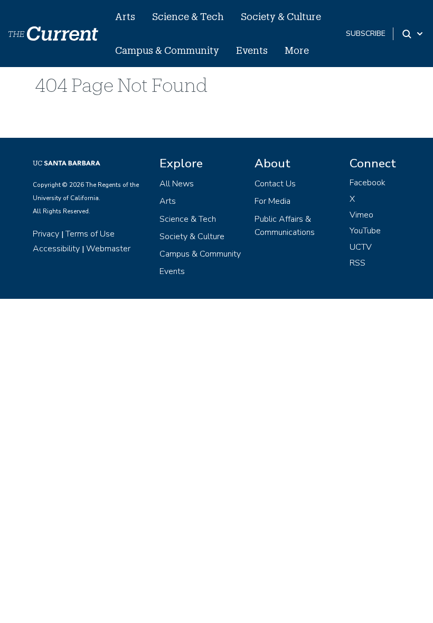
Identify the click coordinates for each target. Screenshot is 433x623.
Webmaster (108, 248)
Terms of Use (90, 234)
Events (252, 50)
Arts (125, 16)
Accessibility (56, 248)
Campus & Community (167, 50)
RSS (357, 263)
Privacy (46, 234)
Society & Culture (281, 16)
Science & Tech (188, 16)
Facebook (367, 182)
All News (176, 184)
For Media (272, 201)
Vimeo (361, 215)
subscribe (365, 34)
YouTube (365, 231)
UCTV (361, 247)
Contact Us (275, 184)
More (297, 50)
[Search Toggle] (413, 33)
